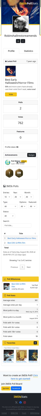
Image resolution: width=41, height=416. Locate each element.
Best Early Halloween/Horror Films (22, 238)
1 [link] (22, 267)
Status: (6, 211)
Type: (5, 202)
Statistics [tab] (28, 50)
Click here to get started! (24, 377)
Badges (32, 155)
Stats (29, 3)
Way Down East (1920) (10, 362)
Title (21, 233)
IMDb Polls (14, 413)
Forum (24, 413)
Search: (6, 221)
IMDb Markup (34, 413)
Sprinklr (6, 388)
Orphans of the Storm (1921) (25, 362)
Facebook (16, 388)
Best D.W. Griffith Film (16, 243)
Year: (15, 192)
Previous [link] (14, 267)
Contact (4, 413)
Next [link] (29, 267)
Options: (23, 202)
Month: (27, 192)
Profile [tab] (11, 50)
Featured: (33, 202)
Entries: (6, 192)
